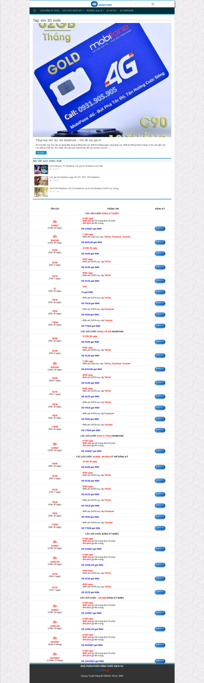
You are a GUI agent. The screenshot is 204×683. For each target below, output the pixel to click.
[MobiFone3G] (102, 3)
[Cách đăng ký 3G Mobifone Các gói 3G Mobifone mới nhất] (41, 169)
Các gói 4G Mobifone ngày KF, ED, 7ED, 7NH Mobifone (75, 177)
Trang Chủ (34, 10)
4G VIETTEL (111, 11)
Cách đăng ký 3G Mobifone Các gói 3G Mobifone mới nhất (76, 166)
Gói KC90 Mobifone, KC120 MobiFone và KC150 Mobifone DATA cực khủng (84, 188)
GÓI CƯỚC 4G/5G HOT (72, 11)
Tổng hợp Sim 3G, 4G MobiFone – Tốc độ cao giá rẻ (68, 140)
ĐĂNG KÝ (160, 228)
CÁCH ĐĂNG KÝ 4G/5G (49, 11)
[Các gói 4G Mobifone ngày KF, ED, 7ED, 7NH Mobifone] (41, 180)
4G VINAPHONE (127, 11)
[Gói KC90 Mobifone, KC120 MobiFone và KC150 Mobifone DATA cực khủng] (41, 192)
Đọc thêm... (41, 153)
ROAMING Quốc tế (94, 11)
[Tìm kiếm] (153, 4)
